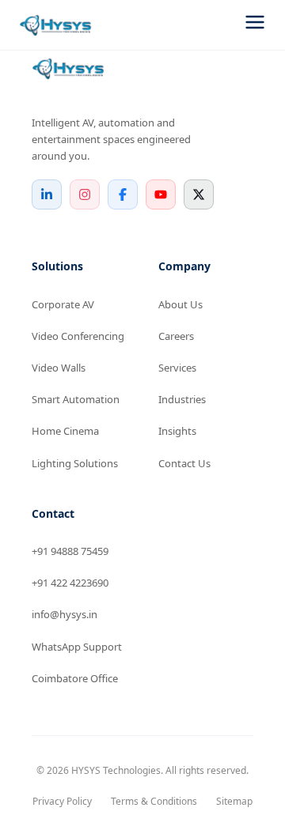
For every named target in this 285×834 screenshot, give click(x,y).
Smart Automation (76, 399)
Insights (177, 431)
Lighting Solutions (75, 463)
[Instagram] (85, 194)
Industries (182, 399)
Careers (176, 336)
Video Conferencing (78, 336)
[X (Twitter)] (199, 194)
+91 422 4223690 (70, 582)
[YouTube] (161, 194)
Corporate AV (63, 304)
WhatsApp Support (77, 647)
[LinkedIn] (47, 194)
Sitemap (234, 801)
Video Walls (59, 367)
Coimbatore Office (75, 678)
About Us (180, 304)
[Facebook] (123, 194)
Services (177, 367)
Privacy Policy (62, 801)
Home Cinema (65, 431)
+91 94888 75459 (70, 551)
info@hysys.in (64, 614)
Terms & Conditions (154, 801)
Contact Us (184, 463)
